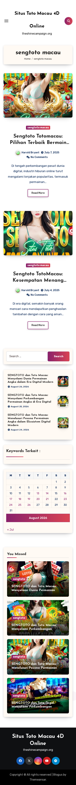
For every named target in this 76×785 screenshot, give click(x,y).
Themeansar (38, 779)
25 (19, 504)
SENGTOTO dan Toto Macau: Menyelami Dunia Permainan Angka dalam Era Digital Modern (30, 378)
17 (11, 499)
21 (47, 499)
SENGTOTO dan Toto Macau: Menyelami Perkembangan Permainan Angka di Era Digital (29, 398)
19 (29, 499)
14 (47, 493)
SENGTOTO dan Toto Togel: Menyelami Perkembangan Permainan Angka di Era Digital (35, 707)
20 (38, 499)
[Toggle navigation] (6, 21)
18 (20, 499)
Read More (38, 192)
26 (29, 504)
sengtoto (19, 579)
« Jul (10, 529)
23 (65, 499)
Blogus (57, 774)
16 (65, 493)
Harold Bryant (30, 152)
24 (10, 504)
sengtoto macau (38, 127)
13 (38, 493)
